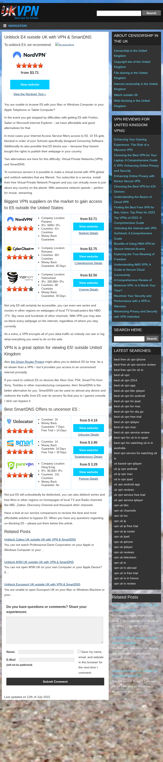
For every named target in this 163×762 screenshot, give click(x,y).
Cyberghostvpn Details (89, 263)
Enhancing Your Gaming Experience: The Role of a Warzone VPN (131, 145)
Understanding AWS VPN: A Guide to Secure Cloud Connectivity (132, 270)
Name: (10, 651)
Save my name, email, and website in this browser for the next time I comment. (91, 662)
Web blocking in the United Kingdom (132, 103)
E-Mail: (11, 659)
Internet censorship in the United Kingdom (136, 86)
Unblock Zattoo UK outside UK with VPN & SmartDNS (40, 539)
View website (29, 84)
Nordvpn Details (88, 233)
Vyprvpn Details (88, 289)
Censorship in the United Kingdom (130, 53)
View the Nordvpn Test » (29, 94)
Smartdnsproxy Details (88, 456)
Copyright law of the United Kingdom (132, 64)
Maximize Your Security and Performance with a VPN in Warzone (132, 301)
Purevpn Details (88, 478)
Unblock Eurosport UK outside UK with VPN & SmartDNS (42, 584)
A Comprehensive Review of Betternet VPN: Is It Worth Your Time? (135, 285)
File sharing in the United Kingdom (131, 75)
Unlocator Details (88, 434)
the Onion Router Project (27, 361)
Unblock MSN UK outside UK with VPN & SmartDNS (39, 562)
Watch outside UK (126, 95)
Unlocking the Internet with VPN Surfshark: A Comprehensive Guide (135, 233)
